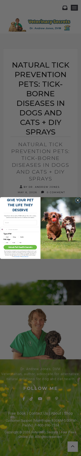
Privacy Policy (17, 256)
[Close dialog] (77, 200)
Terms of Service (25, 256)
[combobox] (4, 229)
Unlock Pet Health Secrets (20, 247)
